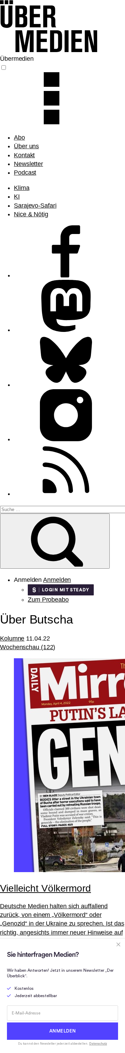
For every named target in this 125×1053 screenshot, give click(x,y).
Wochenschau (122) (27, 647)
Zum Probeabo (48, 599)
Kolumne (12, 638)
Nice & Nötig (31, 214)
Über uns (26, 146)
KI (17, 196)
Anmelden (57, 579)
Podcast (25, 172)
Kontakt (24, 155)
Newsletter (28, 163)
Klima (22, 187)
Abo (19, 137)
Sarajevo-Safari (35, 205)
